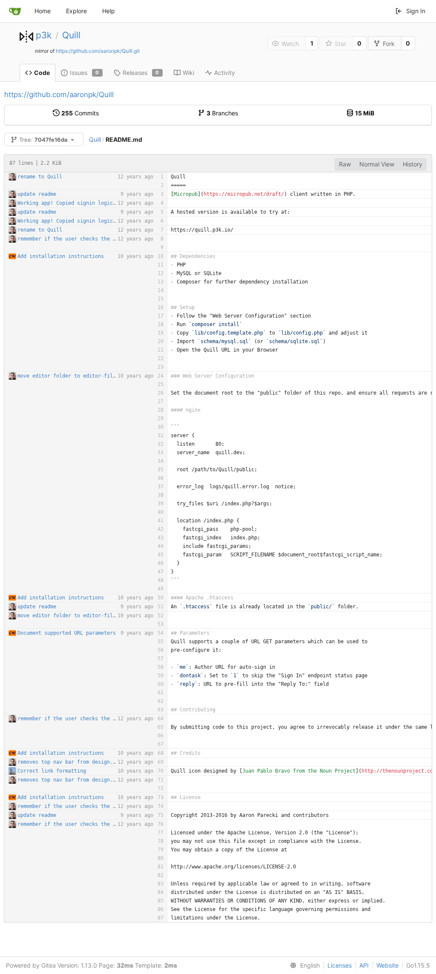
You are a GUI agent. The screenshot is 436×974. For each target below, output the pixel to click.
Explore (76, 10)
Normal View (376, 164)
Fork (389, 43)
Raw (345, 164)
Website (387, 965)
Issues (84, 72)
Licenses (339, 965)
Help (108, 10)
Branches (222, 113)
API (364, 965)
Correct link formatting (51, 771)
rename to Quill (39, 177)
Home (42, 10)
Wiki (188, 72)
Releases (141, 72)
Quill (71, 35)
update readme (36, 194)
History (412, 164)
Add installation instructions (60, 256)
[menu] (303, 965)
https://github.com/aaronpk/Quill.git (98, 51)
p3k (44, 35)
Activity (224, 72)
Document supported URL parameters (66, 633)
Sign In (415, 10)
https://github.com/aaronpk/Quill (59, 94)
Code (42, 72)
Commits (80, 113)
